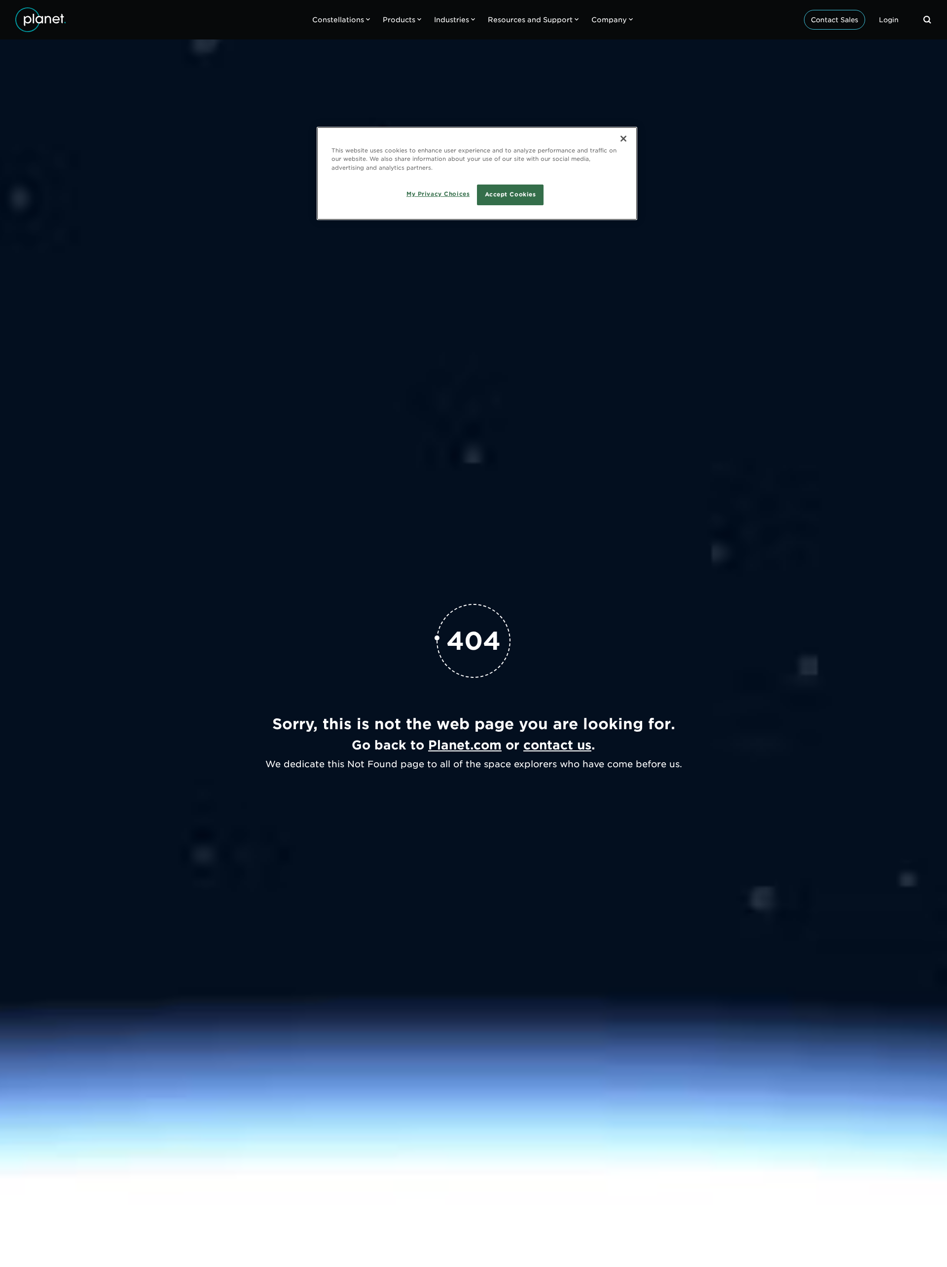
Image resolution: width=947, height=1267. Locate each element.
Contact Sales (834, 20)
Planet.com (465, 745)
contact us (557, 745)
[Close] (623, 138)
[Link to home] (40, 19)
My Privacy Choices (438, 193)
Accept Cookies (510, 193)
